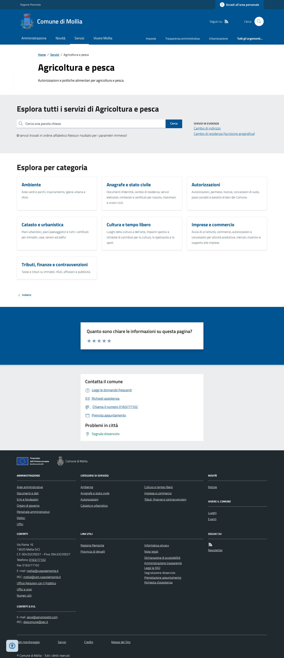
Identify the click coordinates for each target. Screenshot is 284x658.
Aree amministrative (30, 487)
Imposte (151, 38)
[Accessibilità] (12, 646)
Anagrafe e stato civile (95, 493)
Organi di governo (28, 505)
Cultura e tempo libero (158, 487)
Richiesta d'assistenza (158, 582)
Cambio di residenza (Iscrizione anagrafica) (224, 133)
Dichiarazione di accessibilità (162, 557)
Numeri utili (24, 595)
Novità (60, 38)
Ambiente (87, 487)
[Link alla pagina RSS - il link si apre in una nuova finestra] (226, 21)
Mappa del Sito (120, 642)
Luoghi (212, 513)
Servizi (79, 38)
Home (42, 54)
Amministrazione (33, 38)
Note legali (151, 551)
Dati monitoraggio (28, 642)
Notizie (212, 487)
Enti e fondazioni (27, 499)
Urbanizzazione (218, 38)
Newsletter (215, 550)
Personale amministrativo (33, 511)
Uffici (20, 524)
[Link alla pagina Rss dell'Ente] (210, 544)
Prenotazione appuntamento (162, 577)
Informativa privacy (156, 545)
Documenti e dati (28, 493)
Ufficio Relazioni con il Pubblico (36, 583)
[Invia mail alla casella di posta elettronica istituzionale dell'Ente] (43, 571)
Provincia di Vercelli (93, 551)
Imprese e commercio (158, 493)
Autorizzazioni (89, 499)
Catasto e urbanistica (94, 505)
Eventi (212, 519)
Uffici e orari (24, 589)
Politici (21, 518)
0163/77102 (37, 559)
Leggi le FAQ (152, 568)
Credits (88, 642)
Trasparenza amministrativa (182, 38)
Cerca (174, 123)
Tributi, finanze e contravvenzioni (165, 499)
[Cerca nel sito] (257, 21)
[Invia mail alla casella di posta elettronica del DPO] (42, 617)
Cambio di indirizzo (207, 128)
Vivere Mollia (103, 38)
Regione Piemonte (30, 5)
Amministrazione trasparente (163, 563)
